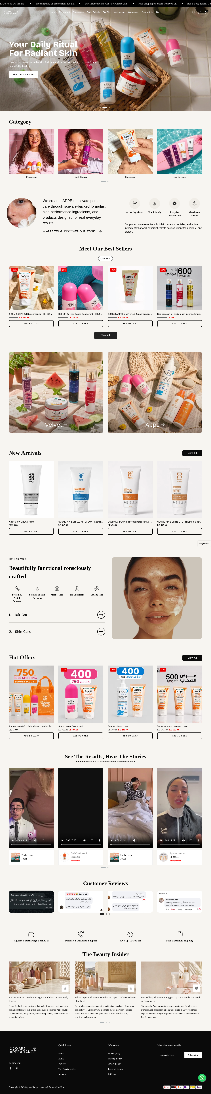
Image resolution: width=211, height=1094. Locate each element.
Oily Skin (107, 12)
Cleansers (133, 12)
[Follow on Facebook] (10, 1068)
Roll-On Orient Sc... (80, 853)
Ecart (62, 1087)
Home (53, 12)
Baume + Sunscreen (118, 726)
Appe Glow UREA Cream (21, 522)
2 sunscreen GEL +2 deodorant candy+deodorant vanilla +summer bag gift (48, 726)
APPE (61, 1059)
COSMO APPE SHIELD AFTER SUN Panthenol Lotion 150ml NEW (90, 522)
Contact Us (147, 12)
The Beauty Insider (67, 1069)
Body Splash (93, 12)
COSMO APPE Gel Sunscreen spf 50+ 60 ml (31, 314)
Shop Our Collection (23, 74)
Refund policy (114, 1053)
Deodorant (64, 12)
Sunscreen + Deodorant (70, 726)
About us (62, 1074)
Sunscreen (78, 12)
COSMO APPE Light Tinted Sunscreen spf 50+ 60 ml (134, 314)
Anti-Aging (119, 12)
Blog (158, 12)
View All (105, 335)
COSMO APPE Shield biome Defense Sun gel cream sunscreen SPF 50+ (144, 522)
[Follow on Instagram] (16, 1068)
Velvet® (62, 1064)
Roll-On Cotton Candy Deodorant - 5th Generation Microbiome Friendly (95, 314)
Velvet (53, 425)
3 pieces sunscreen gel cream (172, 726)
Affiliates (112, 1074)
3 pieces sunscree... (178, 853)
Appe (152, 425)
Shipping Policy (115, 1059)
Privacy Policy (114, 1064)
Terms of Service (115, 1069)
